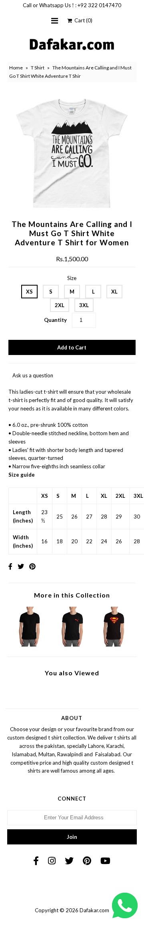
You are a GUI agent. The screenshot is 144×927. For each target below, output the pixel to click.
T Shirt (37, 68)
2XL (59, 305)
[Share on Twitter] (21, 566)
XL (114, 291)
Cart (82, 20)
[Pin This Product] (32, 566)
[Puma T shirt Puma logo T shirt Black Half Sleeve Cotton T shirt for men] (72, 644)
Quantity (55, 320)
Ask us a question (32, 375)
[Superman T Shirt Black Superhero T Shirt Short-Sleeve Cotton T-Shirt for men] (114, 644)
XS (29, 291)
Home (16, 68)
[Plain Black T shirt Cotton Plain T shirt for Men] (30, 644)
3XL (84, 305)
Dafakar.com (94, 910)
